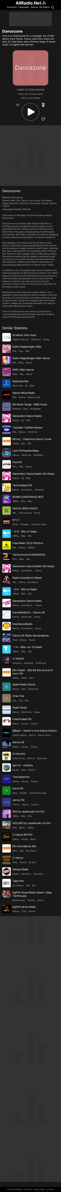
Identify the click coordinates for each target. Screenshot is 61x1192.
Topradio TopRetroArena (27, 427)
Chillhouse (40, 663)
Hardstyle (38, 874)
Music (22, 827)
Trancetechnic (21, 776)
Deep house (18, 758)
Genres (34, 7)
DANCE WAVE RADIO (25, 508)
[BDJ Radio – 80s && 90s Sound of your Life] (6, 672)
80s (23, 443)
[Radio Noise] (6, 710)
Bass (14, 793)
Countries (12, 7)
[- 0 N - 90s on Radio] (6, 533)
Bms (25, 408)
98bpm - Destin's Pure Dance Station (34, 730)
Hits (14, 827)
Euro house (34, 200)
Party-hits (17, 385)
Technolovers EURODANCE (28, 554)
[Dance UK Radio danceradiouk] (6, 637)
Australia (28, 663)
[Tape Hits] (6, 883)
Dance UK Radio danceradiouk (30, 635)
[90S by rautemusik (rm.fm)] (6, 814)
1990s (15, 501)
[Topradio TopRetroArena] (6, 429)
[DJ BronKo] (6, 756)
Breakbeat (35, 408)
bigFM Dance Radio (24, 906)
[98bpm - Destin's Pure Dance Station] (6, 733)
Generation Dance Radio (27, 415)
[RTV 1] (6, 522)
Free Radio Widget (14, 1189)
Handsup (39, 489)
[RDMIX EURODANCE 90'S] (6, 499)
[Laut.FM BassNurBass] (6, 453)
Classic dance (19, 735)
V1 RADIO (18, 658)
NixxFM (17, 462)
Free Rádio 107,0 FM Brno (27, 543)
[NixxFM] (6, 464)
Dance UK (18, 742)
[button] (30, 112)
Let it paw (50, 1189)
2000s (15, 443)
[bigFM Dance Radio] (6, 909)
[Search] (52, 7)
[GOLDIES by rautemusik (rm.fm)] (6, 825)
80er (21, 559)
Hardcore (24, 203)
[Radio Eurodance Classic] (6, 580)
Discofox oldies (39, 524)
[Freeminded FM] (6, 721)
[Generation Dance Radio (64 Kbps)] (6, 476)
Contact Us (27, 1189)
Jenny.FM (18, 800)
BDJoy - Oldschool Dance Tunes (31, 439)
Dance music (34, 397)
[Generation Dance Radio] (6, 418)
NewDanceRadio (22, 623)
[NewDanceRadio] (6, 626)
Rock (14, 524)
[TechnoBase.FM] (6, 487)
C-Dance (17, 857)
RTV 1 (15, 519)
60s (14, 700)
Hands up (26, 455)
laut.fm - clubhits (22, 765)
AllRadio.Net (28, 2)
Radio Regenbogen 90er (27, 346)
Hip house (35, 203)
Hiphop (31, 547)
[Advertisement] (30, 19)
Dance (24, 200)
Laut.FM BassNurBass (25, 450)
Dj (26, 385)
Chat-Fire (18, 696)
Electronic (33, 432)
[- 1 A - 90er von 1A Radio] (6, 649)
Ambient (16, 408)
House (44, 203)
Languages (23, 7)
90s (18, 200)
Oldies (31, 827)
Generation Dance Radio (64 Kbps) (33, 473)
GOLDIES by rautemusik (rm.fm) (31, 823)
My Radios (44, 7)
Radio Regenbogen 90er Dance (31, 358)
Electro (30, 758)
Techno (52, 203)
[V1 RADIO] (6, 661)
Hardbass (38, 455)
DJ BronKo (18, 753)
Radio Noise (19, 707)
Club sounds (25, 512)
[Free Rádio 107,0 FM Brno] (6, 545)
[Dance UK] (6, 744)
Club (14, 640)
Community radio (38, 793)
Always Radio (20, 869)
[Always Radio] (6, 871)
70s (20, 700)
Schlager (24, 524)
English (18, 209)
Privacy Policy (39, 1189)
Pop (21, 351)
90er (13, 200)
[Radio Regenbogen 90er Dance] (6, 360)
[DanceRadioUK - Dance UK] (6, 614)
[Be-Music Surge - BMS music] (6, 406)
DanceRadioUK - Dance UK (28, 612)
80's (14, 559)
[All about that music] (6, 337)
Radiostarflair (20, 381)
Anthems (16, 663)
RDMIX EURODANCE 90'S (27, 496)
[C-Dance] (6, 860)
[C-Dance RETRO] (6, 837)
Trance (5, 206)
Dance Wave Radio (23, 392)
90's (14, 466)
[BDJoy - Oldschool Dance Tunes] (6, 441)
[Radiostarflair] (6, 383)
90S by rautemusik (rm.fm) (28, 811)
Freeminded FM (21, 719)
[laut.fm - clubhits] (6, 767)
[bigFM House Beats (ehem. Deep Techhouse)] (6, 894)
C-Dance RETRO (22, 834)
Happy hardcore (10, 203)
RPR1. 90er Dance (23, 369)
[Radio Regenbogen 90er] (6, 349)
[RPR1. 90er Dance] (6, 372)
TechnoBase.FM (22, 485)
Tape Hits (18, 880)
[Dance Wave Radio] (6, 395)
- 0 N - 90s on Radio (24, 531)
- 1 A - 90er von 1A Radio (27, 647)
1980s (15, 678)
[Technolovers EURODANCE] (6, 557)
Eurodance (46, 200)
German (27, 209)
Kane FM (17, 788)
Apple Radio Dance (23, 684)
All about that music (24, 335)
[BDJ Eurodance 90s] (6, 848)
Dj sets (32, 862)
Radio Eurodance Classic (27, 577)
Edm (28, 420)
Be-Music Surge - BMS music (29, 404)
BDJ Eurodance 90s (24, 846)
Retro (33, 839)
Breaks (23, 793)
